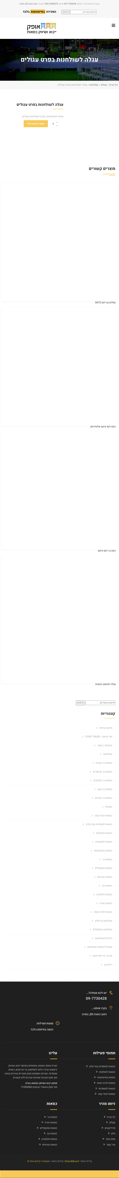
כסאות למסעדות (103, 842)
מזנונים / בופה (104, 745)
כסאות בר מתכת (104, 763)
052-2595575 (51, 3)
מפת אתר (110, 1139)
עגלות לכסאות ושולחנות (99, 947)
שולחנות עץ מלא (103, 921)
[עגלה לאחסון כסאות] (59, 618)
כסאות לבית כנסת (103, 912)
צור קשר (110, 1145)
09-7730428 (70, 3)
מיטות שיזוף (105, 728)
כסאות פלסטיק (104, 894)
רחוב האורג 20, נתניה (28, 3)
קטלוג (104, 85)
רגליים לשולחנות (103, 938)
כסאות (108, 807)
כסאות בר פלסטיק (102, 780)
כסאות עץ (107, 886)
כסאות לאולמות (104, 833)
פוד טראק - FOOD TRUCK (98, 736)
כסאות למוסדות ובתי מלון (99, 824)
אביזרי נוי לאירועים (102, 956)
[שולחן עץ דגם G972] (59, 240)
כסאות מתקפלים (103, 868)
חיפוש (65, 12)
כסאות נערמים (104, 877)
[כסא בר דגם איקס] (59, 489)
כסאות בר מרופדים (102, 772)
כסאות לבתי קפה (103, 816)
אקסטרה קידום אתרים (38, 1161)
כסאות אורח (106, 903)
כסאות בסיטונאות (103, 851)
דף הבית (113, 85)
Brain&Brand (72, 1161)
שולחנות (93, 85)
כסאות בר (107, 859)
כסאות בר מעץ (104, 789)
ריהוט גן (108, 965)
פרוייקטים (110, 1128)
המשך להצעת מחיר (36, 123)
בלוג (113, 1134)
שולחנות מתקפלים (102, 929)
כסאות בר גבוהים (103, 798)
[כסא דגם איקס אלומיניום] (59, 364)
